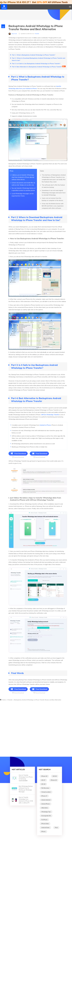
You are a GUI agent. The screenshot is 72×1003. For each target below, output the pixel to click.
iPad (56, 827)
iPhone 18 (54, 780)
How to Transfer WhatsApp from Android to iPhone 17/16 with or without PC (26, 800)
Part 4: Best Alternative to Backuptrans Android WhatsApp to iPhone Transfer (37, 67)
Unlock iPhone (45, 804)
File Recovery (45, 788)
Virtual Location (46, 792)
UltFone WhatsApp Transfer (50, 414)
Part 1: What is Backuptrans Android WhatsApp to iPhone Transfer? (33, 55)
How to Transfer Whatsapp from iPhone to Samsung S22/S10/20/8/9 (26, 777)
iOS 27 (43, 780)
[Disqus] (36, 728)
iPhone (43, 831)
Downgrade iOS (46, 815)
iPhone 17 (44, 796)
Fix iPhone (44, 819)
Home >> (5, 700)
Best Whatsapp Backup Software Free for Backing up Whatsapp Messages (26, 789)
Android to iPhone (45, 425)
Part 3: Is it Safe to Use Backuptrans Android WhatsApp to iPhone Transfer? (36, 63)
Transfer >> (11, 700)
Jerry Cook (14, 33)
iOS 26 (55, 776)
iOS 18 (43, 784)
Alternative (44, 808)
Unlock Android (45, 800)
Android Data (45, 827)
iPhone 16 (44, 776)
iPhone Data (45, 823)
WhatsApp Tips (46, 812)
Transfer (37, 33)
